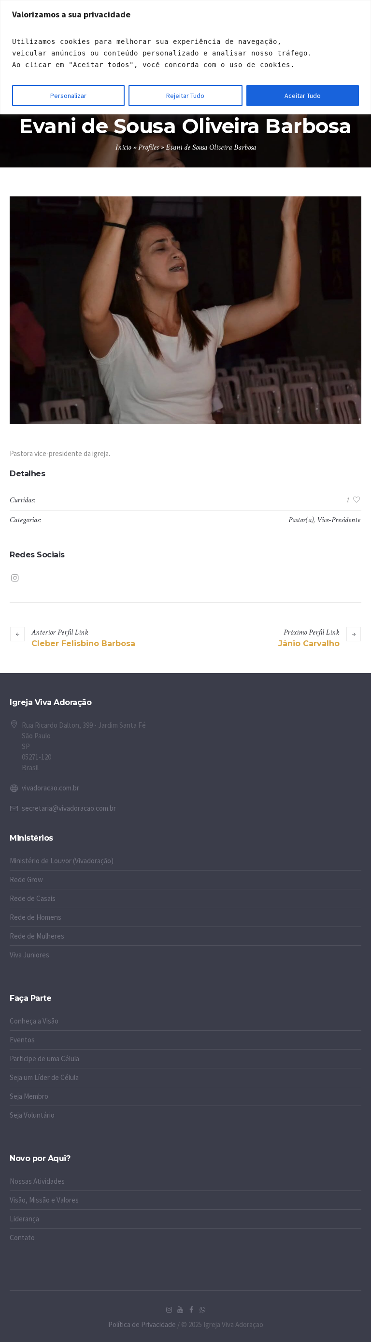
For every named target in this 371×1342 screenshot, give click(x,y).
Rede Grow (26, 879)
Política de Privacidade (142, 1324)
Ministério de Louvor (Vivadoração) (62, 860)
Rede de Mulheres (37, 936)
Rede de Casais (33, 898)
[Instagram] (14, 578)
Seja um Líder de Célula (44, 1077)
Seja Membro (29, 1096)
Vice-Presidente (338, 520)
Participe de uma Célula (44, 1058)
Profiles (148, 147)
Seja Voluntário (32, 1115)
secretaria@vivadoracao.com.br (69, 808)
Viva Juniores (29, 954)
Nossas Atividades (37, 1181)
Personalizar (68, 95)
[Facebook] (191, 1309)
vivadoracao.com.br (50, 787)
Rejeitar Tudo (185, 95)
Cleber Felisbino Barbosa (83, 643)
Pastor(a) (301, 520)
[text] (185, 53)
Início (123, 147)
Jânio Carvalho (309, 643)
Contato (22, 1237)
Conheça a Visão (34, 1020)
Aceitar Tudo (303, 95)
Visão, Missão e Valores (44, 1199)
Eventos (22, 1039)
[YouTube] (180, 1309)
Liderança (24, 1218)
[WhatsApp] (202, 1309)
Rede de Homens (35, 917)
